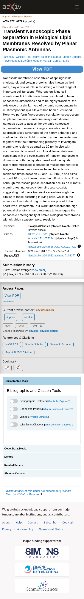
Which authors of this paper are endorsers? (32, 491)
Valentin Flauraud (51, 56)
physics (34, 330)
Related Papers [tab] (13, 465)
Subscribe (50, 522)
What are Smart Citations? (58, 424)
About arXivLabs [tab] (14, 473)
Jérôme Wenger (32, 60)
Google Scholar (34, 344)
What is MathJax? (29, 494)
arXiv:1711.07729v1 (43, 238)
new (7, 325)
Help (19, 522)
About (6, 522)
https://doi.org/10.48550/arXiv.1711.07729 (52, 246)
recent (21, 325)
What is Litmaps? (39, 416)
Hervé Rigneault (12, 60)
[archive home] (12, 7)
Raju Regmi (33, 56)
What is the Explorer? (58, 401)
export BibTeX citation (18, 352)
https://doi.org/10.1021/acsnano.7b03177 (52, 255)
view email (38, 270)
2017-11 (37, 325)
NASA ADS (11, 344)
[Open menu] (76, 7)
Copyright (68, 522)
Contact (33, 522)
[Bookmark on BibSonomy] (7, 368)
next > (28, 317)
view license (8, 301)
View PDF (42, 69)
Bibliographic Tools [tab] (16, 381)
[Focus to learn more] (78, 246)
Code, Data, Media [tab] (15, 448)
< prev (10, 317)
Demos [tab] (8, 457)
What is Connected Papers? (57, 409)
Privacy (6, 529)
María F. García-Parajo (56, 60)
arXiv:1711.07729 (38, 234)
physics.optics (49, 330)
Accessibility (25, 529)
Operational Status (51, 529)
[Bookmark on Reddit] (18, 368)
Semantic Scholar (60, 344)
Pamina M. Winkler (13, 56)
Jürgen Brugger (72, 56)
